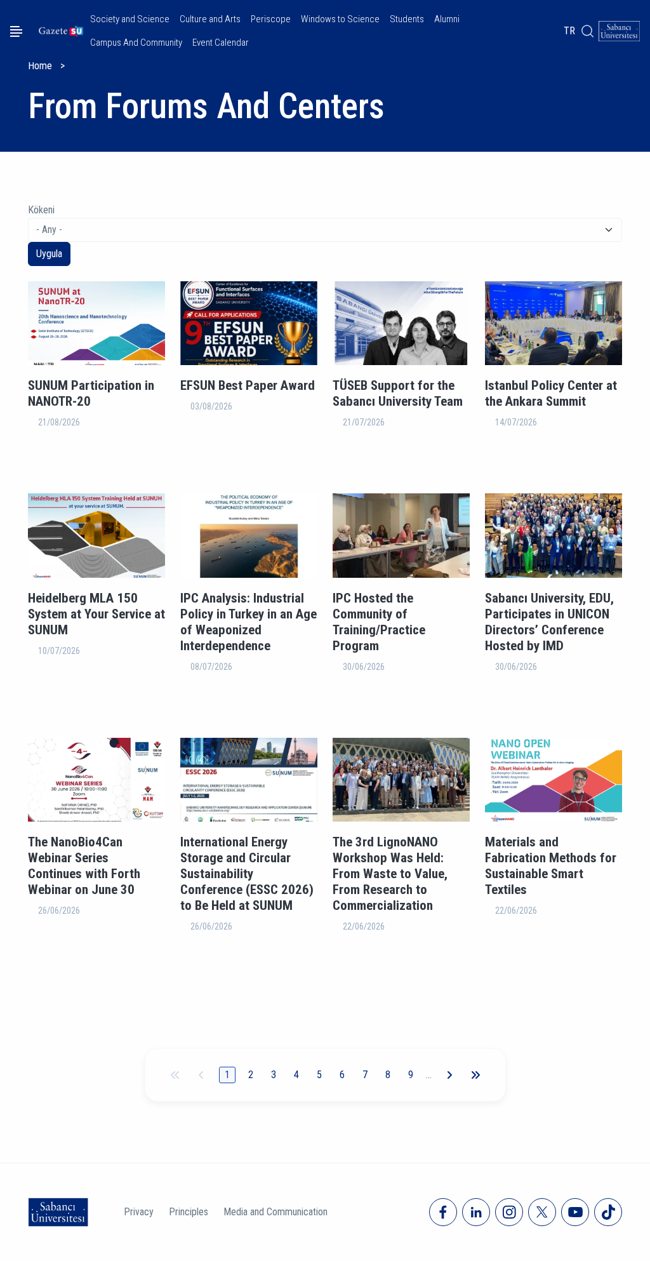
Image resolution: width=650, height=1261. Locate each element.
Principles (188, 1212)
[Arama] (587, 31)
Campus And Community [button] (136, 42)
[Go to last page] (475, 1075)
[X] (542, 1212)
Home (40, 66)
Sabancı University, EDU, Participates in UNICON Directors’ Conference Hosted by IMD (549, 621)
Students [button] (407, 19)
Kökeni (41, 210)
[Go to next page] (449, 1075)
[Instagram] (509, 1212)
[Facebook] (443, 1212)
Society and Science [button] (129, 19)
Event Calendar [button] (220, 42)
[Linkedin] (476, 1212)
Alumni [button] (447, 19)
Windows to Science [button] (340, 19)
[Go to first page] (175, 1075)
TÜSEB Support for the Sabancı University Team (398, 393)
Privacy (139, 1212)
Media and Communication (275, 1212)
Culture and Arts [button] (210, 19)
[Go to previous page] (201, 1075)
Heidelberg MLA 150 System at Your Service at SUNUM (96, 613)
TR (569, 31)
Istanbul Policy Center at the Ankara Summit (551, 393)
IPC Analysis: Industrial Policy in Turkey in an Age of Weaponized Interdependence (248, 621)
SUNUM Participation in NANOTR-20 (91, 393)
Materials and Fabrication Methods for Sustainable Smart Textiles (550, 865)
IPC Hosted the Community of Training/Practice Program (379, 621)
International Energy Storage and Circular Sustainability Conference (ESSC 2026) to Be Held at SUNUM (247, 873)
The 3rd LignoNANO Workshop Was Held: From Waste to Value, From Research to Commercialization (390, 873)
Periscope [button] (271, 19)
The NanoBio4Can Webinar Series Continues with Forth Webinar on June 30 (84, 865)
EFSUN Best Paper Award (247, 385)
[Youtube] (575, 1212)
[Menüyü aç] (16, 31)
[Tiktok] (608, 1212)
